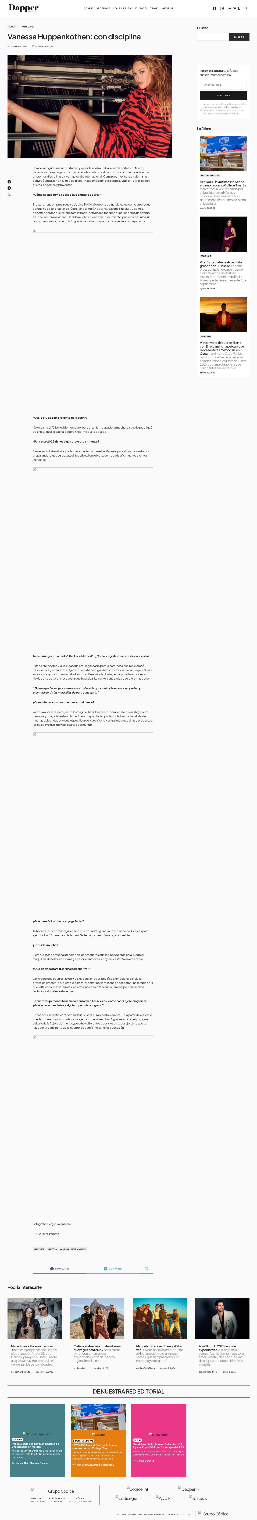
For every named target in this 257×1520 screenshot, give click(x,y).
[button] (234, 8)
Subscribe (223, 95)
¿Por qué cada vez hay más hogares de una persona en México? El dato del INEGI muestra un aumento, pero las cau (37, 1454)
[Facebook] (214, 8)
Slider (12, 27)
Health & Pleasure (210, 176)
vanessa (52, 1249)
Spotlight (206, 256)
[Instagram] (222, 8)
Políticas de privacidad (126, 1514)
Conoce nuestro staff (36, 1501)
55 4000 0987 (57, 1501)
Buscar (202, 28)
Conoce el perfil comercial (80, 1501)
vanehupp (39, 1249)
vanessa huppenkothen (73, 1249)
